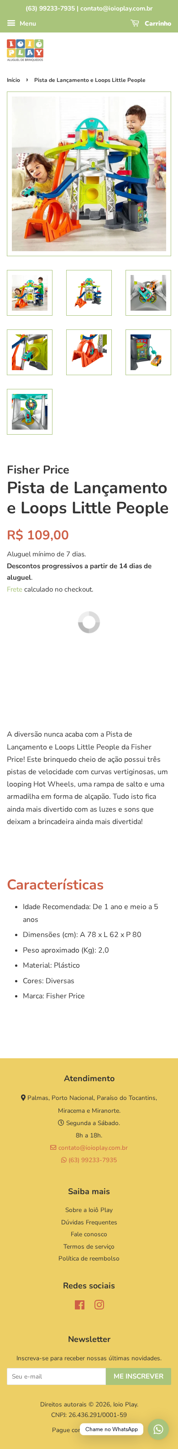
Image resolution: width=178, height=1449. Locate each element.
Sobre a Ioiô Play (89, 1210)
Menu (27, 23)
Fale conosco (89, 1234)
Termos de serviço (89, 1246)
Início (13, 80)
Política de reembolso (89, 1258)
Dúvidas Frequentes (89, 1222)
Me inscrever (138, 1376)
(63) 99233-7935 (92, 1160)
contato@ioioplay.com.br (92, 1147)
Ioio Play (125, 1404)
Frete (14, 589)
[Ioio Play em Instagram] (99, 1307)
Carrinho (157, 23)
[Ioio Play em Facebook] (79, 1307)
